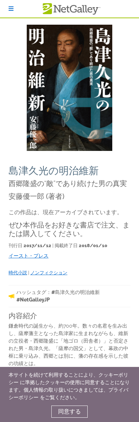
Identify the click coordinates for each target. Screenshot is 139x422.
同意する (69, 411)
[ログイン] (11, 8)
